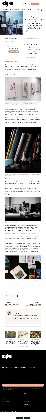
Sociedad (4, 399)
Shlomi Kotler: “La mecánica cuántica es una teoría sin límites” (10, 342)
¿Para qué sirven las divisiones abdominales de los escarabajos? (35, 343)
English (42, 3)
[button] (35, 4)
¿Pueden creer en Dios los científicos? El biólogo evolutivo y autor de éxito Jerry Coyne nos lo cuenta (23, 344)
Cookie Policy (27, 404)
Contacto (26, 396)
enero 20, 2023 (23, 339)
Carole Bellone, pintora (31, 57)
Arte (2, 393)
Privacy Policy (27, 401)
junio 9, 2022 (10, 339)
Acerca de (26, 393)
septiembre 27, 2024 (35, 339)
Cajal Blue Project (35, 191)
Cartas (3, 404)
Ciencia (3, 396)
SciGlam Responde (6, 401)
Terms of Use (27, 399)
